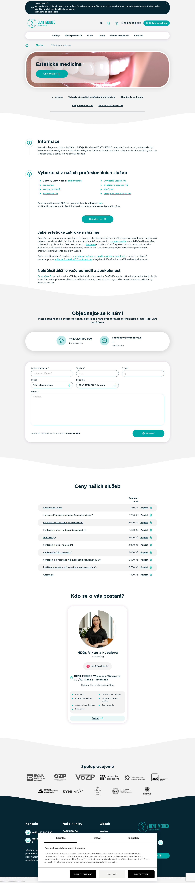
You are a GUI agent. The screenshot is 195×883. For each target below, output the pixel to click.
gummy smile (119, 241)
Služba (34, 380)
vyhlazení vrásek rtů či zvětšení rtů (73, 259)
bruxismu (91, 244)
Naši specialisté (73, 35)
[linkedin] (160, 842)
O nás (90, 35)
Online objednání (119, 35)
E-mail (125, 368)
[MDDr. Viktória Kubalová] (97, 629)
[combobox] (52, 385)
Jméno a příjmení (39, 368)
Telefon (80, 368)
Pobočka (80, 380)
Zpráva (34, 392)
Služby (56, 35)
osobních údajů (72, 433)
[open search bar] (108, 23)
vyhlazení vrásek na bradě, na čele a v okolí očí (100, 256)
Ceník (102, 35)
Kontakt (138, 35)
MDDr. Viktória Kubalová (97, 653)
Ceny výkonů (44, 276)
